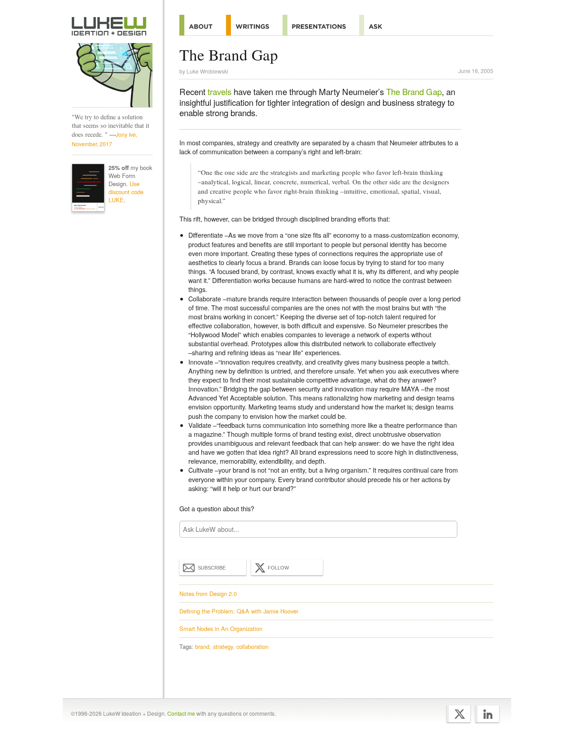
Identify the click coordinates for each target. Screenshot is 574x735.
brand (202, 646)
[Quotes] (254, 25)
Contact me (181, 713)
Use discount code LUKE (126, 191)
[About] (202, 25)
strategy (223, 646)
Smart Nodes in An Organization (220, 628)
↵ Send (444, 529)
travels (219, 91)
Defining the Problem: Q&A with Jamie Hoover (238, 611)
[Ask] (377, 25)
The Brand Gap (414, 91)
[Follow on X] (458, 713)
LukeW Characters (112, 75)
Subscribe (212, 567)
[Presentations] (321, 25)
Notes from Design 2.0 (208, 593)
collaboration (252, 646)
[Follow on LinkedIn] (487, 713)
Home (109, 26)
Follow (278, 567)
